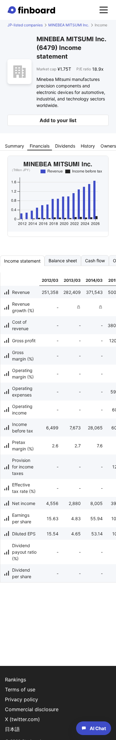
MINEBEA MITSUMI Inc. (68, 25)
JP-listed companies (25, 25)
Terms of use (20, 689)
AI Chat (98, 728)
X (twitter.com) (22, 719)
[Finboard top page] (32, 10)
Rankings (15, 679)
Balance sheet (63, 260)
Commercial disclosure (31, 709)
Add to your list (58, 120)
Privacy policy (21, 699)
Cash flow (95, 260)
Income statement (22, 261)
